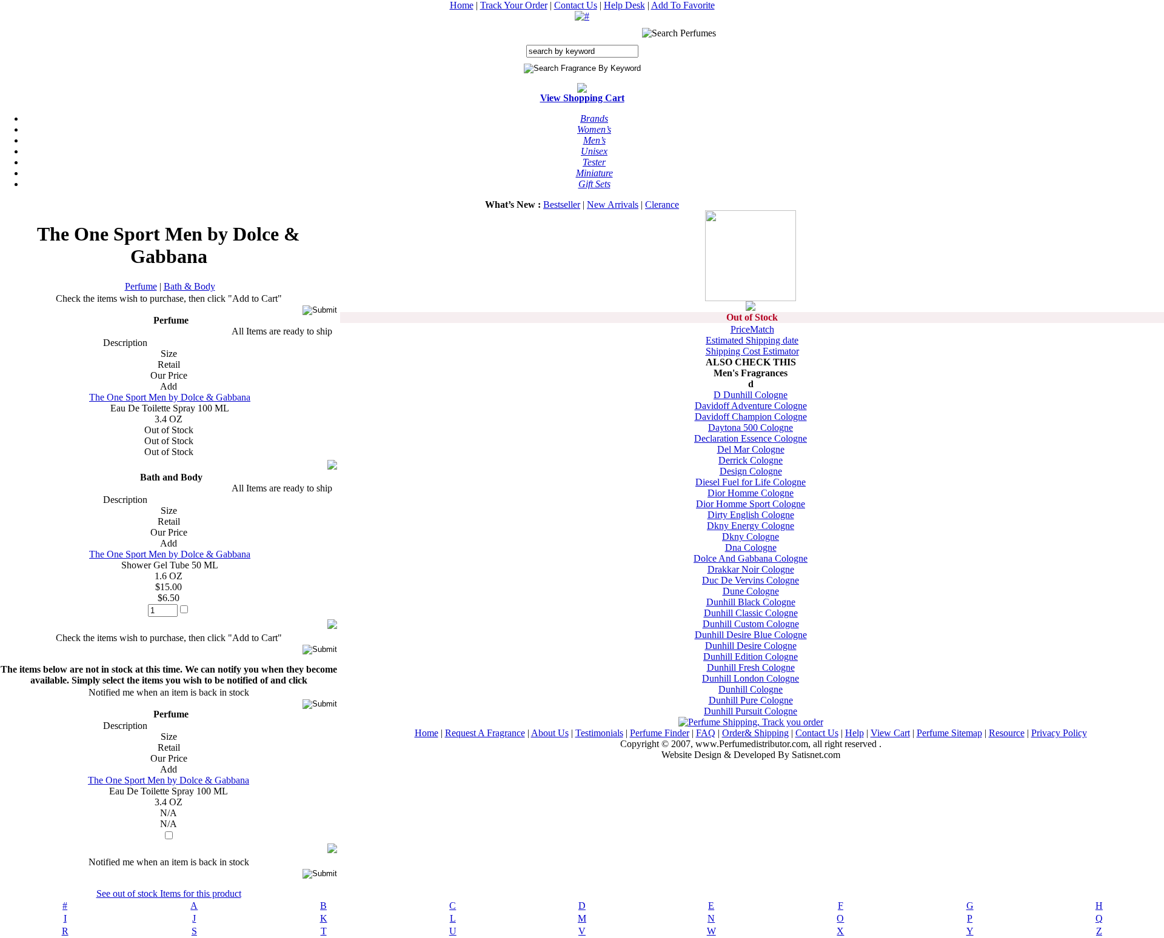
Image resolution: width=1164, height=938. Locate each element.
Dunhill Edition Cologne (750, 656)
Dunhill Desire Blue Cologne (751, 635)
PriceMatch (752, 329)
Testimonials (599, 733)
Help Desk (624, 5)
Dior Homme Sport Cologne (750, 504)
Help (854, 733)
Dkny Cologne (750, 536)
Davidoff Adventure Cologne (751, 406)
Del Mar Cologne (750, 449)
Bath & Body (189, 286)
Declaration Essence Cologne (750, 438)
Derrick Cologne (750, 460)
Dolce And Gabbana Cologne (751, 558)
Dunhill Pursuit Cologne (750, 711)
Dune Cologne (751, 591)
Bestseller (561, 204)
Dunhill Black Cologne (750, 602)
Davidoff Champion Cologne (751, 416)
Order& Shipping (755, 733)
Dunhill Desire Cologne (751, 645)
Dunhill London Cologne (750, 678)
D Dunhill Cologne (751, 395)
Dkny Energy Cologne (750, 526)
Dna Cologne (751, 547)
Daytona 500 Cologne (750, 427)
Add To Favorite (683, 5)
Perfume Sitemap (949, 733)
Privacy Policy (1059, 733)
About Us (550, 733)
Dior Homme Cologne (750, 493)
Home (461, 5)
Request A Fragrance (485, 733)
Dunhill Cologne (750, 689)
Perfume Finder (659, 733)
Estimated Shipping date (752, 340)
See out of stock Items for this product (168, 893)
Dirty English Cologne (750, 515)
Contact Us (575, 5)
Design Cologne (751, 471)
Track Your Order (513, 5)
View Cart (890, 733)
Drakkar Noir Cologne (750, 569)
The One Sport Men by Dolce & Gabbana (169, 397)
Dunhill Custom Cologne (751, 624)
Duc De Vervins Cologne (750, 580)
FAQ (705, 733)
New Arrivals (612, 204)
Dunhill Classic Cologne (751, 613)
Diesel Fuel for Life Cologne (750, 482)
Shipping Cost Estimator (752, 351)
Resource (1007, 733)
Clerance (662, 204)
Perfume (141, 286)
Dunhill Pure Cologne (751, 700)
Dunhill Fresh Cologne (751, 667)
